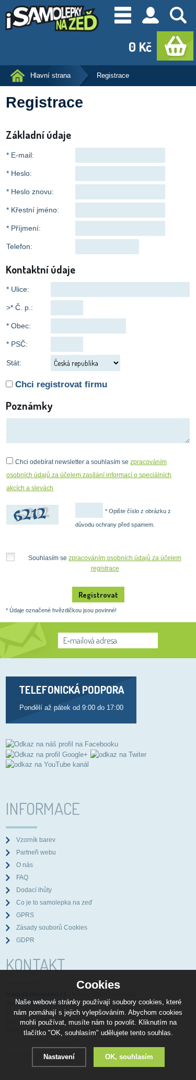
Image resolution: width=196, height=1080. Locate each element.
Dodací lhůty (34, 889)
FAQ (22, 877)
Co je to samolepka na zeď (54, 902)
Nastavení (59, 1057)
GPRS (25, 914)
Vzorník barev (35, 839)
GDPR (25, 939)
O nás (24, 864)
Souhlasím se (104, 558)
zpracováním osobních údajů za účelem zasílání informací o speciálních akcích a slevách (88, 475)
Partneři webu (36, 852)
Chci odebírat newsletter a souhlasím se (88, 475)
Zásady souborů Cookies (51, 927)
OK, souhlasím (129, 1057)
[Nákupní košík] (175, 46)
